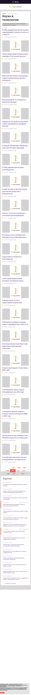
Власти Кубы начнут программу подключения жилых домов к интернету (15, 78)
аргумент (15, 6)
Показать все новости (10, 583)
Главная (4, 13)
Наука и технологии (12, 13)
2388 (18, 467)
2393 (23, 470)
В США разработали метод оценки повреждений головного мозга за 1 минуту (15, 32)
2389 (24, 467)
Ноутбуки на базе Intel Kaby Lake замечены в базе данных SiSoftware (15, 346)
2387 (13, 467)
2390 (7, 470)
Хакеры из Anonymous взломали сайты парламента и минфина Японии (15, 124)
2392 (18, 470)
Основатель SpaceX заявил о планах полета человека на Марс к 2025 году (15, 413)
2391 (12, 470)
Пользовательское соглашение (17, 687)
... (9, 467)
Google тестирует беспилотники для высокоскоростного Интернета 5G (14, 191)
